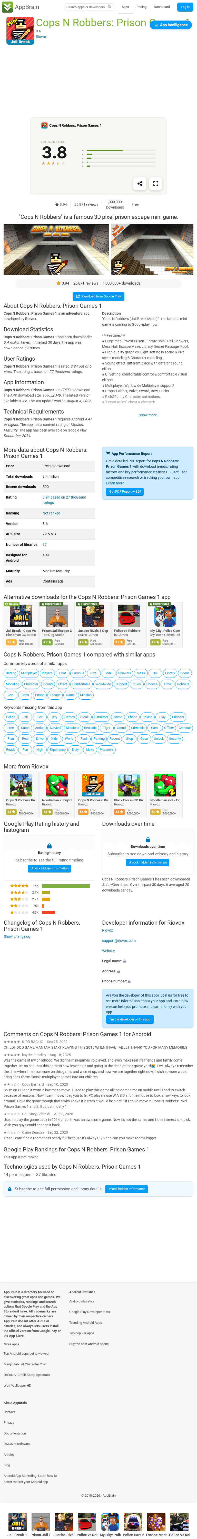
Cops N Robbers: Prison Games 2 (93, 800)
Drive (40, 738)
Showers (124, 673)
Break (84, 717)
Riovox (39, 766)
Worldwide (103, 684)
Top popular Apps (81, 1333)
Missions (72, 728)
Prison (39, 695)
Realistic (90, 728)
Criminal (185, 728)
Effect (62, 684)
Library (170, 673)
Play (162, 717)
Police (10, 717)
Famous (78, 673)
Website (108, 951)
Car (39, 717)
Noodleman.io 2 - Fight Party (165, 800)
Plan (10, 738)
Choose (151, 684)
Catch (25, 728)
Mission (86, 695)
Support (121, 684)
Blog (7, 1465)
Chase (132, 717)
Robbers (183, 684)
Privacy (9, 1422)
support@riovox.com (119, 941)
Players (47, 673)
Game (70, 695)
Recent (115, 738)
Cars (154, 728)
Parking (99, 738)
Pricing (141, 7)
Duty (75, 750)
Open (144, 738)
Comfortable (81, 684)
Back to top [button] (185, 1497)
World (69, 738)
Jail (25, 717)
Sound (48, 684)
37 (45, 544)
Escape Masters (156, 1535)
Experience (58, 750)
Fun (25, 750)
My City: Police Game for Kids (165, 631)
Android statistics (82, 1301)
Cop (10, 695)
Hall (155, 673)
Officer (169, 728)
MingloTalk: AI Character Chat (25, 1364)
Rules (137, 684)
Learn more (115, 483)
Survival (55, 728)
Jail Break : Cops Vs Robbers (21, 631)
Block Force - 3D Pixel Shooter (129, 800)
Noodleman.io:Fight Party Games (57, 800)
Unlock (159, 738)
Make (90, 750)
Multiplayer (29, 673)
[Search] (109, 7)
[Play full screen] (155, 184)
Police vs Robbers (127, 631)
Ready (10, 750)
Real (25, 738)
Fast (84, 738)
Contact (9, 1412)
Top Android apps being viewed (26, 1353)
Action (39, 728)
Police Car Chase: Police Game (133, 1535)
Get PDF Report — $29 (125, 491)
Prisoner (178, 717)
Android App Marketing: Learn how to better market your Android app (30, 1479)
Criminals (138, 728)
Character (31, 684)
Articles (9, 1455)
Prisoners (107, 750)
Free (10, 728)
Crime (118, 717)
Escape (55, 695)
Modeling (12, 684)
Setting (11, 673)
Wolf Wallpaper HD (17, 1385)
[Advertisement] (98, 81)
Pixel (93, 673)
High (39, 750)
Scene (185, 673)
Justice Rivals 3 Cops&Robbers (93, 631)
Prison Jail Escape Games (57, 631)
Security (175, 738)
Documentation (15, 1433)
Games (69, 717)
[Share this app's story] (139, 184)
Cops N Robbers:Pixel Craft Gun (21, 800)
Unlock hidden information (49, 868)
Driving (147, 717)
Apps (125, 7)
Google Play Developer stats (89, 1312)
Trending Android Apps (85, 1323)
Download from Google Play (100, 296)
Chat (62, 673)
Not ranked (51, 513)
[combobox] (85, 7)
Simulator (101, 717)
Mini (108, 673)
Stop (129, 738)
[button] (147, 961)
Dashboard (162, 7)
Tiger (106, 728)
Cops (25, 695)
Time (167, 684)
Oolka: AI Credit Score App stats (27, 1375)
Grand (121, 728)
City (54, 717)
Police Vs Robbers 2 (179, 1535)
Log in (185, 7)
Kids (54, 738)
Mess (141, 673)
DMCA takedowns (17, 1444)
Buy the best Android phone (89, 1344)
